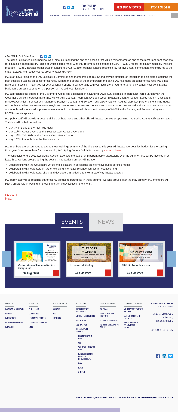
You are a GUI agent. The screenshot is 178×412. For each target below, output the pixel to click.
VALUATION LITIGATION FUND (86, 348)
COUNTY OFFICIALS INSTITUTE (107, 314)
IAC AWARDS (9, 327)
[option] (37, 259)
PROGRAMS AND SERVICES (82, 330)
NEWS (105, 221)
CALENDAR (104, 309)
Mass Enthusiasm (163, 397)
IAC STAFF (9, 313)
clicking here (112, 150)
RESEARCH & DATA (82, 15)
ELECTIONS (57, 318)
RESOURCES (97, 15)
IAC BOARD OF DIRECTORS (14, 309)
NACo (80, 363)
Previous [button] (6, 259)
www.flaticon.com (106, 397)
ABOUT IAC (54, 15)
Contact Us (89, 5)
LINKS (31, 327)
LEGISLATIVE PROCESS (37, 318)
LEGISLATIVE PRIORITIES (38, 322)
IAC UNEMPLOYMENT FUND (85, 337)
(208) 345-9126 (164, 330)
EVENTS (72, 221)
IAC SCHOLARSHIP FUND (14, 322)
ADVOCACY (66, 15)
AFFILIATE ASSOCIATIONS (85, 316)
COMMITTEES (34, 313)
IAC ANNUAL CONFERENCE (109, 320)
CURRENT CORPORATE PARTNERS (132, 317)
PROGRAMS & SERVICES (129, 7)
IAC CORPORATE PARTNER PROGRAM (133, 310)
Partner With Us (93, 9)
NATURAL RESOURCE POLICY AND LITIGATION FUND (85, 356)
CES (79, 343)
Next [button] (171, 259)
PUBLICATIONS (81, 320)
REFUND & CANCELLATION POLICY (109, 325)
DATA (54, 313)
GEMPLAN (81, 372)
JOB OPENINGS (81, 325)
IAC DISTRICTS (10, 318)
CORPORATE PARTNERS (134, 15)
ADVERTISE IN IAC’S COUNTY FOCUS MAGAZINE (131, 325)
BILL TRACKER (34, 309)
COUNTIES (56, 309)
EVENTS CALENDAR (160, 7)
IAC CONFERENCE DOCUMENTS (82, 310)
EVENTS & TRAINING (113, 15)
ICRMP (80, 367)
